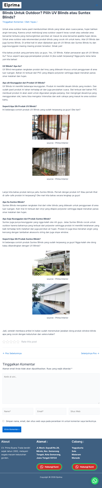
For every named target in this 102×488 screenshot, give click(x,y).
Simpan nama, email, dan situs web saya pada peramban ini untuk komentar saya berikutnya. (51, 421)
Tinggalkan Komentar (12, 22)
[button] (95, 481)
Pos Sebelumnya (12, 353)
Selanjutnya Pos (90, 353)
